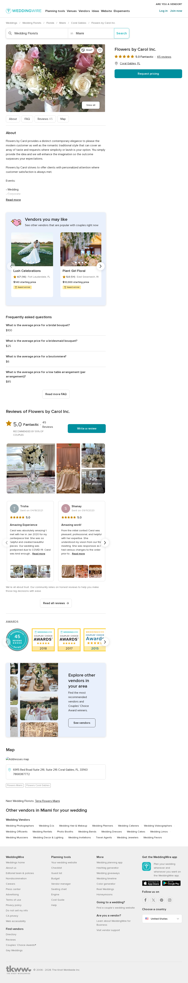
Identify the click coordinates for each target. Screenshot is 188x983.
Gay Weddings (14, 950)
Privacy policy (13, 905)
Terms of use (13, 899)
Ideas (95, 11)
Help (54, 905)
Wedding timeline (107, 878)
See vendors (81, 723)
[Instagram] (169, 900)
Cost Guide (57, 899)
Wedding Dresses (111, 831)
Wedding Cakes (136, 831)
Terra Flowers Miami (47, 801)
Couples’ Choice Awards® (21, 945)
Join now (176, 11)
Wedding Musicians (17, 837)
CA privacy (12, 915)
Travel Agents (104, 837)
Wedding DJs (46, 825)
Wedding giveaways (108, 873)
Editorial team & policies (20, 873)
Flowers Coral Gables (38, 785)
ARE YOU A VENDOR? (169, 4)
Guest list (56, 873)
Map (63, 119)
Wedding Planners (102, 825)
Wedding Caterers (128, 825)
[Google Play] (171, 885)
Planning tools (55, 11)
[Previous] (11, 266)
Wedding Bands (87, 831)
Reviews (45, 119)
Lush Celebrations (27, 271)
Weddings (12, 22)
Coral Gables (79, 22)
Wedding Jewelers (127, 837)
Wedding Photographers (20, 825)
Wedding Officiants (17, 831)
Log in (163, 11)
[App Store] (151, 885)
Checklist (56, 867)
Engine (55, 894)
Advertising (12, 894)
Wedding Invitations (79, 837)
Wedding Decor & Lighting (48, 837)
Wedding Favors (152, 837)
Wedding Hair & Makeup (73, 825)
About (13, 119)
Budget (55, 878)
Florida (50, 22)
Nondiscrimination (16, 878)
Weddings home (15, 862)
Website (106, 11)
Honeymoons (105, 894)
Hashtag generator (108, 867)
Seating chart (59, 889)
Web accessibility (16, 921)
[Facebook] (145, 900)
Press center (13, 889)
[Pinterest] (161, 900)
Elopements (122, 11)
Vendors (84, 11)
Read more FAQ (55, 394)
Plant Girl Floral (74, 271)
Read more (13, 200)
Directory (11, 934)
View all (90, 105)
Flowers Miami (14, 785)
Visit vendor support (108, 930)
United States (159, 918)
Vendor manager (61, 883)
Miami (63, 22)
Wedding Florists (32, 22)
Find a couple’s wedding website (116, 907)
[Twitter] (153, 900)
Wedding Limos (159, 831)
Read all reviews (54, 603)
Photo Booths (65, 831)
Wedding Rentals (42, 831)
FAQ (27, 119)
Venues (72, 11)
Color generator (106, 883)
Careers (10, 883)
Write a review (86, 428)
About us (11, 867)
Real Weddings (105, 889)
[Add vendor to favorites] (100, 50)
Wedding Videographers (158, 825)
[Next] (101, 266)
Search (121, 33)
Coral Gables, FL (130, 63)
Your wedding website (64, 862)
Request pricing (148, 74)
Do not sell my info (17, 910)
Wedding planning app (109, 862)
